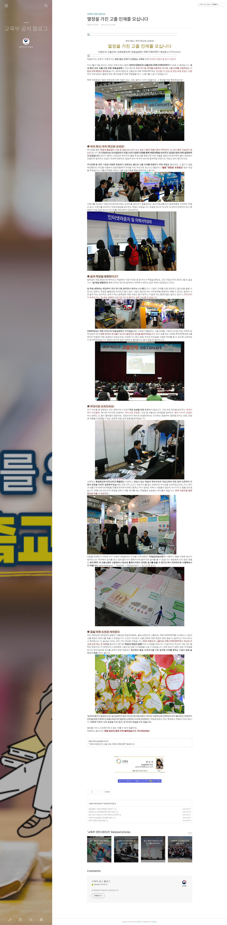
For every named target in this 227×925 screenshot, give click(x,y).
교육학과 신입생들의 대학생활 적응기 (101, 818)
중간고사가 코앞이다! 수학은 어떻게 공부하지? (104, 815)
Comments (94, 871)
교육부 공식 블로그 (26, 29)
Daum (139, 922)
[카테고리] (6, 5)
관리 (42, 919)
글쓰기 (10, 919)
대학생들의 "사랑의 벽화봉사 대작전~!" (101, 809)
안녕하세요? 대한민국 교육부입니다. (105, 890)
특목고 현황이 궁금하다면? (97, 821)
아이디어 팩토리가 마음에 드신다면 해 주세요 (139, 781)
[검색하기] (46, 5)
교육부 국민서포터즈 (96, 14)
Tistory (154, 922)
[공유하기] (95, 792)
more (190, 833)
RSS (31, 919)
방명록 (21, 919)
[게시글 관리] (98, 792)
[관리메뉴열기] (222, 5)
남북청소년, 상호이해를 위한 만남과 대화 (102, 812)
